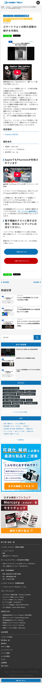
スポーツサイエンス (7, 591)
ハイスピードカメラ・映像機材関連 (12, 583)
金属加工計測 (5, 611)
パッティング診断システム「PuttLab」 (13, 599)
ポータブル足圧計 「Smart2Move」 (12, 602)
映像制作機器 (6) (17, 403)
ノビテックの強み (6, 637)
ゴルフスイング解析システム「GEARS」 (14, 597)
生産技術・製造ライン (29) (11, 433)
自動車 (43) (29, 428)
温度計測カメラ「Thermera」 (11, 556)
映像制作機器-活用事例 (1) (11, 406)
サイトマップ (33, 671)
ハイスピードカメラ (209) (11, 388)
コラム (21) (7, 403)
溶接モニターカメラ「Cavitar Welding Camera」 (16, 617)
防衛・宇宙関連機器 (7, 570)
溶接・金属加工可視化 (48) (11, 397)
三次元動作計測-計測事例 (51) (26, 394)
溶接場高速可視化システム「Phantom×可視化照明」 (17, 615)
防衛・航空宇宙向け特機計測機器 (12, 574)
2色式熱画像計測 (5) (30, 403)
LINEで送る (7, 36)
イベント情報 (5, 653)
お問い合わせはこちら (22, 261)
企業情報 (4, 663)
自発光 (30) (30, 431)
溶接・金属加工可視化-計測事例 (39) (14, 400)
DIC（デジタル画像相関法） (28, 211)
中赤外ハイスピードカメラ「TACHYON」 (14, 625)
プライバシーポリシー (19, 671)
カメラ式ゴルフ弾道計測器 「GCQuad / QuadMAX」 (17, 594)
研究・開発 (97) (8, 423)
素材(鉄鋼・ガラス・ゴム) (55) (12, 426)
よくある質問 (5, 656)
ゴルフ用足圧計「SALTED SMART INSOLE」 (14, 607)
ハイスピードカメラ (8, 16)
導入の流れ (4, 666)
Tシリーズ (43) (8, 431)
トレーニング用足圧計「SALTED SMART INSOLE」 (16, 605)
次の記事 (36, 282)
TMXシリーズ (7, 21)
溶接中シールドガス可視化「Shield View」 (14, 628)
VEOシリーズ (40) (19, 431)
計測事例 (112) (30, 391)
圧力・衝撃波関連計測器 (9, 576)
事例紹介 (4, 643)
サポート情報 (5, 647)
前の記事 (6, 282)
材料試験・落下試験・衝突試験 (11, 18)
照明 (4, 553)
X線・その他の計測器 (8, 579)
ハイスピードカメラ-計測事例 (21, 16)
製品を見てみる (22, 252)
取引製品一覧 (5, 640)
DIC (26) (29, 400)
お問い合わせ (22, 680)
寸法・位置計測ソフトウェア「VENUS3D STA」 (16, 566)
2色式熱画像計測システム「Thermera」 (13, 620)
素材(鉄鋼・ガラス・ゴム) (26, 18)
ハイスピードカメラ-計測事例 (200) (13, 391)
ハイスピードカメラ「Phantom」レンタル (14, 587)
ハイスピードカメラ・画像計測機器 (12, 547)
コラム (3, 659)
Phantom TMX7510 (11, 134)
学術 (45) (25, 426)
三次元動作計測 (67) (9, 394)
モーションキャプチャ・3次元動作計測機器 (15, 560)
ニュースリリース (6, 650)
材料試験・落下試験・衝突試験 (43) (14, 428)
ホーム (6, 671)
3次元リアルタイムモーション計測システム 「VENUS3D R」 (19, 563)
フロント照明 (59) (20, 423)
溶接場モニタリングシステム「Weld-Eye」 (14, 622)
